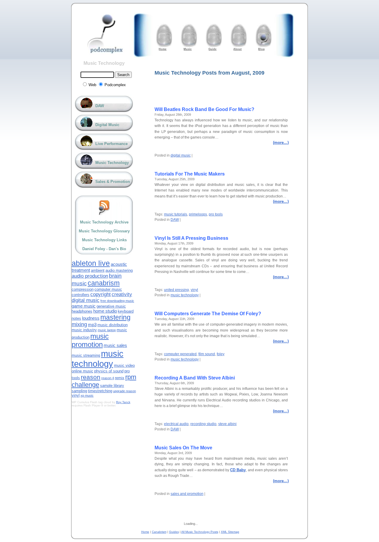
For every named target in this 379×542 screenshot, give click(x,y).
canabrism (104, 283)
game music (84, 305)
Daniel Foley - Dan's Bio (104, 249)
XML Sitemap (230, 531)
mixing (79, 324)
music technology (185, 295)
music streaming (86, 355)
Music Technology (104, 63)
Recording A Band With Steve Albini (195, 377)
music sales (115, 345)
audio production (90, 276)
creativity (122, 294)
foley (220, 354)
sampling (79, 391)
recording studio (203, 424)
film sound (206, 354)
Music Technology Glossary (104, 231)
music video (124, 365)
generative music (111, 306)
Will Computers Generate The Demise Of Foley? (208, 313)
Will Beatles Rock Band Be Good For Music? (204, 109)
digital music (181, 155)
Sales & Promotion (112, 181)
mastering (115, 317)
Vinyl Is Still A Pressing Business (191, 238)
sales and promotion (187, 494)
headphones (82, 311)
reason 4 (107, 378)
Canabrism (159, 531)
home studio (105, 310)
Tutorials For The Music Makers (190, 173)
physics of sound (108, 371)
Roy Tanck (123, 402)
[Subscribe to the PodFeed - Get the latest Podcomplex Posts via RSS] (104, 207)
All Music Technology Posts (199, 531)
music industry (84, 330)
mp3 (92, 324)
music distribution (112, 325)
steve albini (227, 424)
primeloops (198, 214)
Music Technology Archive (104, 222)
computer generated (180, 354)
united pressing (176, 290)
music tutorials (175, 214)
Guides (174, 531)
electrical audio (176, 424)
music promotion (90, 340)
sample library (112, 385)
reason (90, 377)
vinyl (194, 290)
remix (119, 378)
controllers (80, 294)
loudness (90, 318)
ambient (98, 270)
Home (145, 531)
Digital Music (107, 125)
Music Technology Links (104, 240)
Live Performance (111, 143)
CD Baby (238, 470)
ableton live (91, 263)
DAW (175, 220)
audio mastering (119, 270)
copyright (100, 294)
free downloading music (117, 301)
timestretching (100, 391)
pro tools (216, 214)
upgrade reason (124, 391)
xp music (87, 395)
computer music (108, 289)
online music (82, 371)
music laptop (107, 330)
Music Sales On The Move (183, 447)
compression (83, 289)
